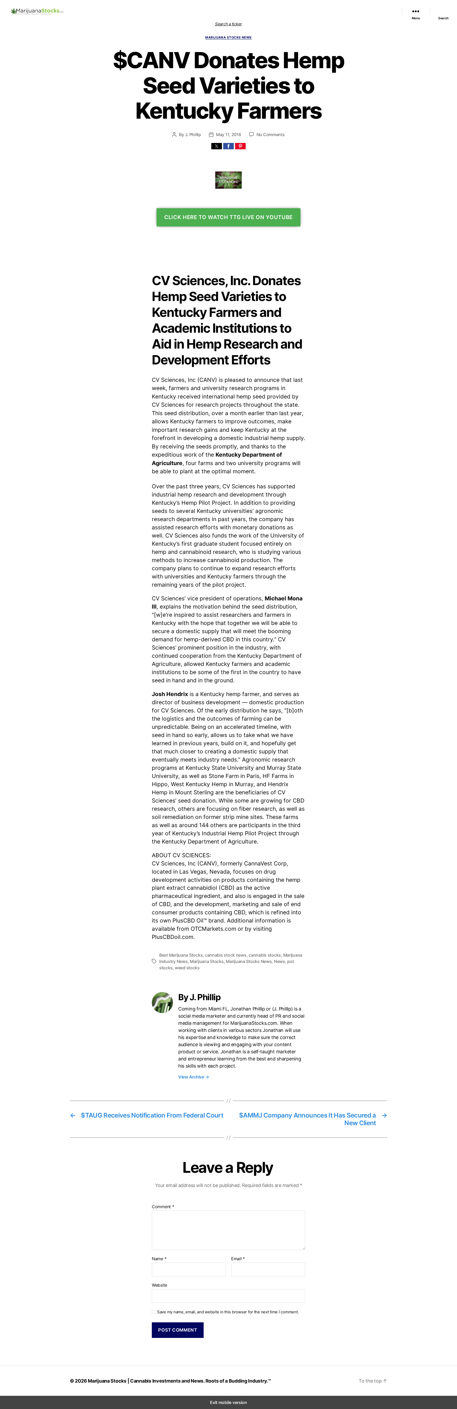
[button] (216, 146)
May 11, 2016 (228, 134)
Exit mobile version (228, 1402)
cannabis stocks (265, 955)
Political (312, 11)
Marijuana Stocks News (283, 11)
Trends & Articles (336, 11)
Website (159, 1284)
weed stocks (187, 967)
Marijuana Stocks (207, 961)
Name (159, 1259)
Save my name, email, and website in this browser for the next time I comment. (228, 1312)
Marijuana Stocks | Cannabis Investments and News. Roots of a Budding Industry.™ (179, 1381)
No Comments (271, 134)
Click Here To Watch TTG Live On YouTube (228, 217)
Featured (252, 11)
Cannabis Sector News (372, 11)
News (279, 961)
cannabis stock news (225, 955)
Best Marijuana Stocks (181, 955)
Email (238, 1259)
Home (188, 11)
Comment (163, 1206)
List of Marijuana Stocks (216, 11)
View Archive (193, 1076)
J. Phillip (193, 134)
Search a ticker (228, 23)
